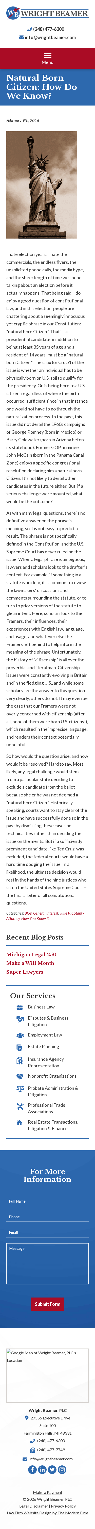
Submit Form (47, 1304)
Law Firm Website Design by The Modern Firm (47, 1512)
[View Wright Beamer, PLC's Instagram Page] (62, 1470)
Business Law (41, 1006)
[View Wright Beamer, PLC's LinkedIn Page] (42, 1470)
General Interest (45, 913)
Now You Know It (35, 918)
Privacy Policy (63, 1506)
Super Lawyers (24, 972)
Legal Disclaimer (33, 1506)
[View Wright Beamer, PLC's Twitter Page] (52, 1470)
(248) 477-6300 (48, 29)
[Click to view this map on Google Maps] (47, 1376)
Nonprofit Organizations (52, 1076)
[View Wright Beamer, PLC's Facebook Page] (32, 1470)
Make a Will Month (30, 963)
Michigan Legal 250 (31, 954)
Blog (28, 913)
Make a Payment (47, 1492)
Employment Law (45, 1035)
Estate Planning (43, 1046)
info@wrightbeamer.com (50, 37)
